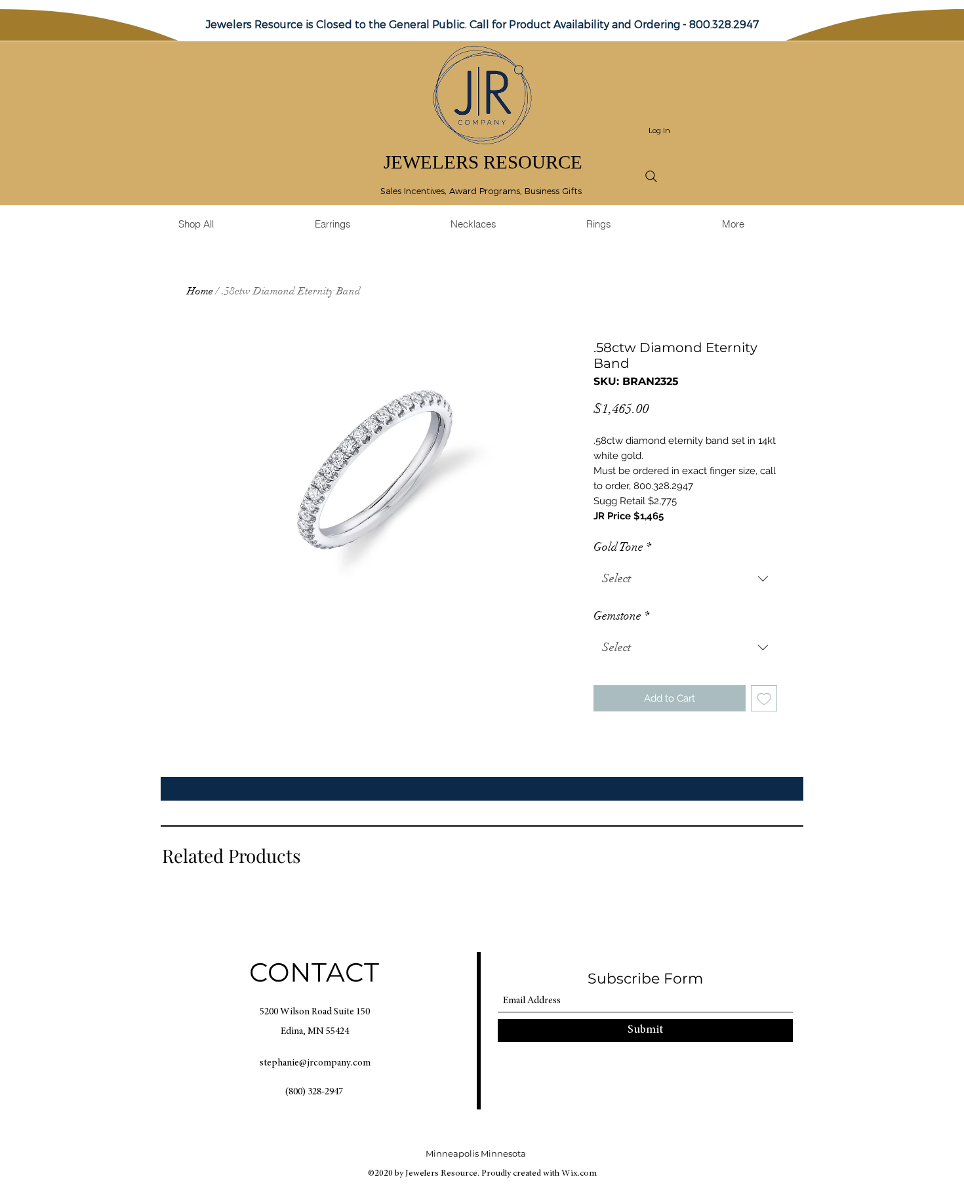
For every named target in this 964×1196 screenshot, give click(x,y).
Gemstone (621, 615)
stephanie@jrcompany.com (315, 1063)
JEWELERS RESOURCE (483, 161)
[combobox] (685, 579)
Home (200, 291)
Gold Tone (622, 547)
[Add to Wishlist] (764, 698)
